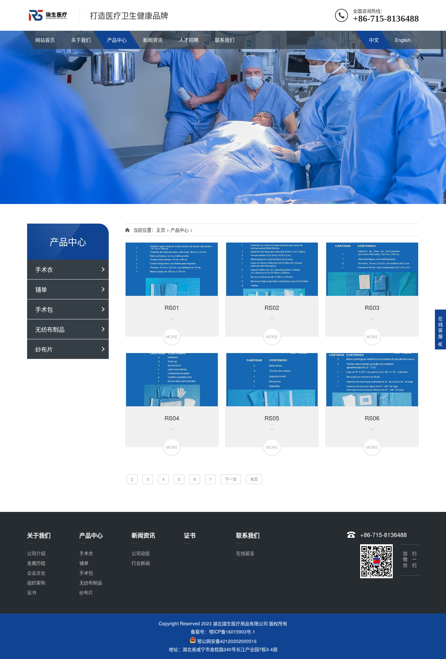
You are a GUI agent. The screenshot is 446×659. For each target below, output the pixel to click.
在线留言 (245, 553)
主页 (160, 230)
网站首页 (45, 39)
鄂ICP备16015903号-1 (232, 631)
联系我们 (224, 39)
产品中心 (117, 39)
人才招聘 (189, 39)
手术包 (44, 309)
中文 (374, 39)
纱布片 (44, 349)
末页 (254, 479)
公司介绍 (36, 553)
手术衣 (44, 269)
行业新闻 (141, 563)
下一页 (231, 479)
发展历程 (36, 563)
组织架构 (36, 582)
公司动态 (141, 553)
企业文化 (36, 572)
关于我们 (81, 39)
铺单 (41, 289)
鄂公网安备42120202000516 (227, 641)
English (403, 39)
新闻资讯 (153, 39)
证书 (31, 592)
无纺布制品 (50, 329)
